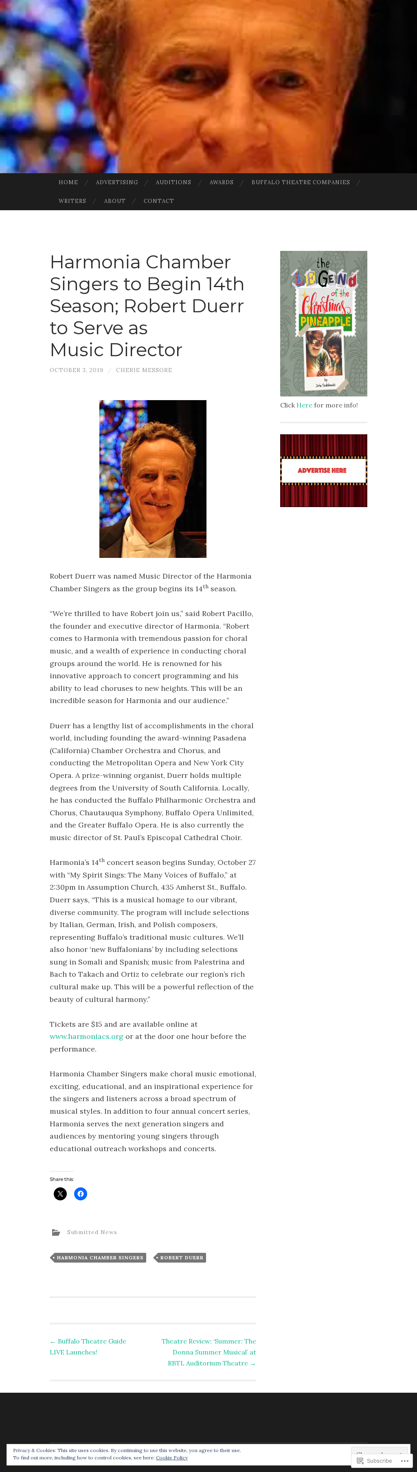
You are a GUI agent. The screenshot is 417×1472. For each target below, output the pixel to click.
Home (68, 182)
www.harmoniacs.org (86, 1036)
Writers (72, 201)
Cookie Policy (172, 1458)
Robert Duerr (182, 1257)
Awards (222, 182)
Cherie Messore (144, 370)
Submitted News (92, 1231)
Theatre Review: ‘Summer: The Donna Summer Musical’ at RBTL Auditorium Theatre (209, 1352)
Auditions (173, 182)
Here (304, 405)
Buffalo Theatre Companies (301, 182)
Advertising (117, 182)
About (115, 201)
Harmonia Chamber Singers (100, 1257)
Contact (159, 201)
